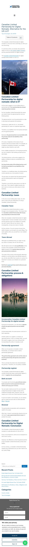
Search (3, 463)
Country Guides (5, 493)
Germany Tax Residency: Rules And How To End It (14, 479)
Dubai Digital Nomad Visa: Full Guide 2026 (12, 473)
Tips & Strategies (6, 33)
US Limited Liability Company (18, 50)
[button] (14, 15)
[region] (14, 533)
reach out (10, 265)
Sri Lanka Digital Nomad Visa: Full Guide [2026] (13, 482)
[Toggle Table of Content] (20, 37)
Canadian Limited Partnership (11, 55)
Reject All (14, 544)
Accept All (14, 535)
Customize (14, 539)
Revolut (7, 401)
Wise (3, 401)
